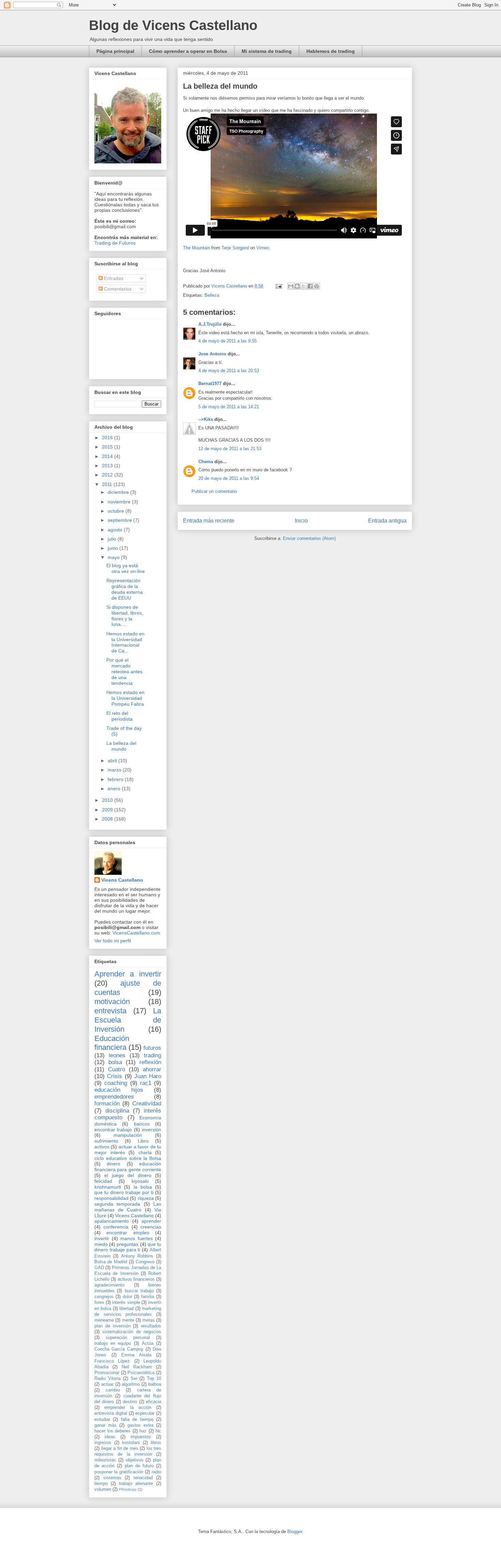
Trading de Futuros (115, 243)
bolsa (115, 1062)
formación (107, 1103)
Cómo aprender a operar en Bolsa (188, 51)
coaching (115, 1083)
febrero (116, 779)
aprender (151, 1221)
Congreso (145, 1262)
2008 (108, 819)
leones (117, 1055)
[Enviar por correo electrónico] (290, 286)
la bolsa (143, 1187)
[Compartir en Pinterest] (316, 286)
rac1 (145, 1083)
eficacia (153, 1401)
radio (156, 1472)
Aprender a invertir (127, 974)
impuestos (141, 1436)
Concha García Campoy (118, 1349)
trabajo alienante (136, 1483)
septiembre (120, 520)
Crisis (114, 1076)
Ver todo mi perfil (112, 940)
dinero (113, 1163)
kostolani (131, 1442)
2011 (107, 484)
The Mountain (196, 247)
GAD (99, 1267)
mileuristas (105, 1460)
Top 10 (154, 1378)
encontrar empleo (127, 1232)
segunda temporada (117, 1204)
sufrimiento (106, 1141)
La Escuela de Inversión (127, 1019)
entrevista (110, 1010)
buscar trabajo (139, 1291)
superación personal (128, 1337)
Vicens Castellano (122, 880)
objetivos (134, 1460)
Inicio (301, 521)
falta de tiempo (137, 1419)
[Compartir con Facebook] (310, 286)
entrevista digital (110, 1413)
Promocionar (106, 1372)
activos (101, 1146)
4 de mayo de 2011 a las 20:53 (228, 370)
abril (113, 760)
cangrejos (103, 1296)
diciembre (119, 492)
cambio (113, 1390)
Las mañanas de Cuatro (127, 1206)
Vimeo (262, 247)
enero (115, 788)
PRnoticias (128, 1489)
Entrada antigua (387, 521)
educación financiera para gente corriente (127, 1166)
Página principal (115, 51)
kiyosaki (140, 1181)
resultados (151, 1326)
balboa (154, 1384)
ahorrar (152, 1069)
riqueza (146, 1198)
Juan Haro (147, 1076)
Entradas (113, 278)
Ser (134, 1378)
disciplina (117, 1110)
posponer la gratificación (118, 1472)
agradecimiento (109, 1285)
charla (145, 1152)
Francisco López (112, 1361)
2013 (108, 465)
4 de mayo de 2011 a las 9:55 (227, 340)
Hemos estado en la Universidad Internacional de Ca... (125, 642)
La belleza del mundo (121, 746)
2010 (108, 800)
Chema (205, 461)
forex (99, 1302)
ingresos (102, 1442)
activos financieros (136, 1279)
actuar (107, 1384)
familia (147, 1296)
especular (144, 1413)
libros (156, 1442)
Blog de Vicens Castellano (173, 25)
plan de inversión (112, 1326)
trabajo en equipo (112, 1343)
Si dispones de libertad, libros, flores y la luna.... (124, 615)
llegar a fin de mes (119, 1448)
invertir (101, 1238)
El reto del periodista (119, 716)
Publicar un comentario (214, 491)
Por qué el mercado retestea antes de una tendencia (124, 671)
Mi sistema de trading (267, 51)
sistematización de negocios (131, 1331)
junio (113, 548)
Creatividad (146, 1103)
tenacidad (143, 1477)
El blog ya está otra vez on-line (125, 568)
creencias (150, 1227)
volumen (102, 1489)
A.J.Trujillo (210, 324)
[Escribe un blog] (297, 286)
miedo (101, 1244)
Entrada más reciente (208, 521)
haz (143, 1431)
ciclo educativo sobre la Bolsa (127, 1158)
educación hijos (118, 1090)
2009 (108, 809)
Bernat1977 (210, 383)
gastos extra (140, 1425)
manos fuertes (136, 1238)
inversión (151, 1129)
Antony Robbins (137, 1256)
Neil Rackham (137, 1367)
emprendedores (114, 1096)
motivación (112, 1001)
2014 (108, 456)
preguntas (127, 1244)
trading (152, 1055)
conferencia (115, 1227)
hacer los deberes (112, 1431)
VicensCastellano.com (136, 933)
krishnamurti (107, 1187)
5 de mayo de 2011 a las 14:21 (228, 406)
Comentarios (117, 289)
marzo (115, 769)
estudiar (102, 1419)
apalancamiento (111, 1221)
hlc (158, 1431)
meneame (104, 1320)
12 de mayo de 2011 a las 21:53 (229, 448)
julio (113, 539)
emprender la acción (127, 1407)
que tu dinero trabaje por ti (123, 1192)
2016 (108, 437)
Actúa (147, 1343)
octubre (116, 511)
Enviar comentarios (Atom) (309, 538)
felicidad (103, 1181)
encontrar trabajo (113, 1129)
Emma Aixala (136, 1355)
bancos (142, 1124)
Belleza (211, 295)
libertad (126, 1308)
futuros (152, 1048)
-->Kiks (205, 419)
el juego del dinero (127, 1175)
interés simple (126, 1302)
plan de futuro (139, 1465)
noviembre (120, 501)
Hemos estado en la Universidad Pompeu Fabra (125, 698)
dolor (127, 1296)
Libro (143, 1141)
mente (128, 1320)
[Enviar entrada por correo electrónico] (278, 286)
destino (130, 1401)
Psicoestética (140, 1372)
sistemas (112, 1477)
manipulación (127, 1135)
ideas (110, 1436)
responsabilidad (111, 1198)
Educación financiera (111, 1043)
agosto (116, 529)
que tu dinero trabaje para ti (127, 1247)
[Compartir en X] (303, 286)
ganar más (105, 1425)
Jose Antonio (212, 353)
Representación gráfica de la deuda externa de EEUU (124, 589)
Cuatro (116, 1069)
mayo (114, 557)
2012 (108, 474)
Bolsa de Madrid (110, 1262)
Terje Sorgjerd (235, 247)
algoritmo (131, 1384)
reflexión (150, 1062)
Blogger (294, 1531)
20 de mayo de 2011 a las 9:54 (228, 478)
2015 (108, 447)
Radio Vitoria (107, 1378)
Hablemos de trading (330, 51)
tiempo (101, 1483)
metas (148, 1320)
